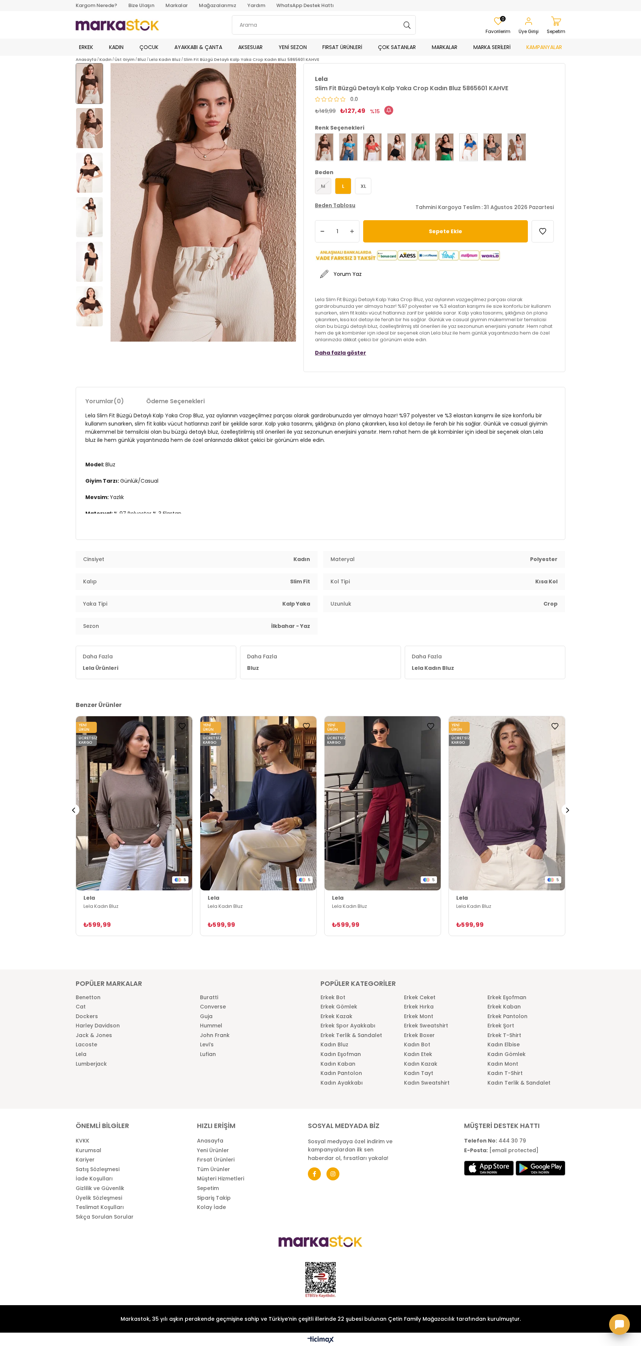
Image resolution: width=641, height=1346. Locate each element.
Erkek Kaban (504, 1006)
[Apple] (489, 1168)
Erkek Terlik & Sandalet (351, 1035)
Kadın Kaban (337, 1064)
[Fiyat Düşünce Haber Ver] (388, 110)
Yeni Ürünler (213, 1150)
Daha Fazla (100, 662)
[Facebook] (314, 1173)
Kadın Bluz (334, 1044)
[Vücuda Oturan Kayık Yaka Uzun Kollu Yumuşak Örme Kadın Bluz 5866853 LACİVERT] (258, 803)
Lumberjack (91, 1064)
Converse (213, 1006)
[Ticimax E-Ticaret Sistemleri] (321, 1340)
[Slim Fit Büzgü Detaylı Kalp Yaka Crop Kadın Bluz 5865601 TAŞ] (516, 147)
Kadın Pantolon (341, 1073)
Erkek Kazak (336, 1016)
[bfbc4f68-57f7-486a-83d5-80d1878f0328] (320, 1241)
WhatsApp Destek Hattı (305, 5)
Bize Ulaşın (141, 5)
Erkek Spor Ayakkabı (347, 1025)
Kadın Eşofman (340, 1054)
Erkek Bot (332, 997)
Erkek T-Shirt (504, 1035)
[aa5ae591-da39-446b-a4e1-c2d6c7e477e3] (320, 1280)
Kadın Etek (418, 1054)
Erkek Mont (418, 1016)
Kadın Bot (417, 1044)
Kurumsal (88, 1150)
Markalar (176, 5)
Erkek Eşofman (506, 997)
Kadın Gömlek (506, 1054)
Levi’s (207, 1044)
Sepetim (208, 1188)
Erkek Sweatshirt (426, 1025)
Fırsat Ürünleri (215, 1159)
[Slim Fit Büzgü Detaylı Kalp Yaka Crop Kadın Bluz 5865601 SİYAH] (444, 147)
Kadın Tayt (418, 1073)
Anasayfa (210, 1140)
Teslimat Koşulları (100, 1207)
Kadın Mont (502, 1064)
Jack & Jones (94, 1035)
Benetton (88, 997)
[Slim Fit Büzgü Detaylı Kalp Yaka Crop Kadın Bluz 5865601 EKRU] (396, 147)
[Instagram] (332, 1173)
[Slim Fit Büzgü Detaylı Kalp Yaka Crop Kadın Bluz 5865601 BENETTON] (420, 147)
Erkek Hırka (419, 1006)
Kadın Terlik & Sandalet (518, 1082)
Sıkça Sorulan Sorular (105, 1216)
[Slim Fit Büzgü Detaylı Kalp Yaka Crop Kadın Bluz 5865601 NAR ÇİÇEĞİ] (372, 147)
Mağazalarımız (217, 5)
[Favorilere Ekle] (543, 231)
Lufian (208, 1054)
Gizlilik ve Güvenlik (100, 1188)
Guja (206, 1016)
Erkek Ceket (419, 997)
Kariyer (85, 1159)
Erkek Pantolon (507, 1016)
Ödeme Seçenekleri (175, 401)
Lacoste (86, 1044)
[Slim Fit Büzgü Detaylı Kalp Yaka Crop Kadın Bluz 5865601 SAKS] (468, 147)
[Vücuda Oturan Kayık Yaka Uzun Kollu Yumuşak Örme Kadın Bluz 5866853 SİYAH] (383, 803)
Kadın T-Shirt (505, 1073)
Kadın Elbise (503, 1044)
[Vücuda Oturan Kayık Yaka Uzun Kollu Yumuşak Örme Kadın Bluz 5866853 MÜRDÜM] (507, 803)
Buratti (209, 997)
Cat (81, 1006)
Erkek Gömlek (338, 1006)
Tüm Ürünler (213, 1169)
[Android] (540, 1168)
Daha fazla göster (340, 352)
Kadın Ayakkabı (341, 1082)
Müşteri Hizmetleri (220, 1178)
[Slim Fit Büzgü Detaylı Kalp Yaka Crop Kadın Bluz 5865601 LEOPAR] (492, 147)
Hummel (211, 1025)
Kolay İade (211, 1207)
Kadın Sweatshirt (427, 1082)
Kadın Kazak (420, 1064)
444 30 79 (495, 1140)
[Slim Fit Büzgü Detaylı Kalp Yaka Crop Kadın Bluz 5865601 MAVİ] (348, 147)
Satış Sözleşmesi (97, 1169)
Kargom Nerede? (96, 5)
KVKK (82, 1140)
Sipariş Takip (214, 1198)
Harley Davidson (98, 1025)
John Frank (215, 1035)
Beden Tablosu (335, 205)
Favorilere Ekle (182, 726)
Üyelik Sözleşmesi (99, 1198)
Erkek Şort (500, 1025)
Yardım (256, 5)
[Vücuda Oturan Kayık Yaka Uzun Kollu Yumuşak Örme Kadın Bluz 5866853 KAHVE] (134, 803)
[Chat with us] (619, 1324)
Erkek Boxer (419, 1035)
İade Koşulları (94, 1178)
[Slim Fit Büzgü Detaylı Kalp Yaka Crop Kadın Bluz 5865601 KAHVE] (324, 147)
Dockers (87, 1016)
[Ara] (407, 25)
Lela (81, 1054)
